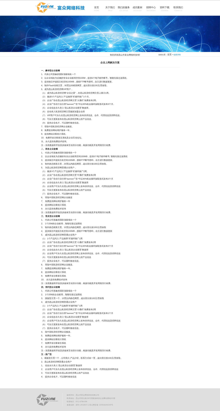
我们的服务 (124, 8)
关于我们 (110, 8)
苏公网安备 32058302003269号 (101, 405)
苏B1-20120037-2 (82, 405)
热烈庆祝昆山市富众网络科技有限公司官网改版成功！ (132, 55)
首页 (96, 8)
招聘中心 (151, 8)
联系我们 (178, 8)
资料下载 (164, 8)
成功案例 (137, 8)
